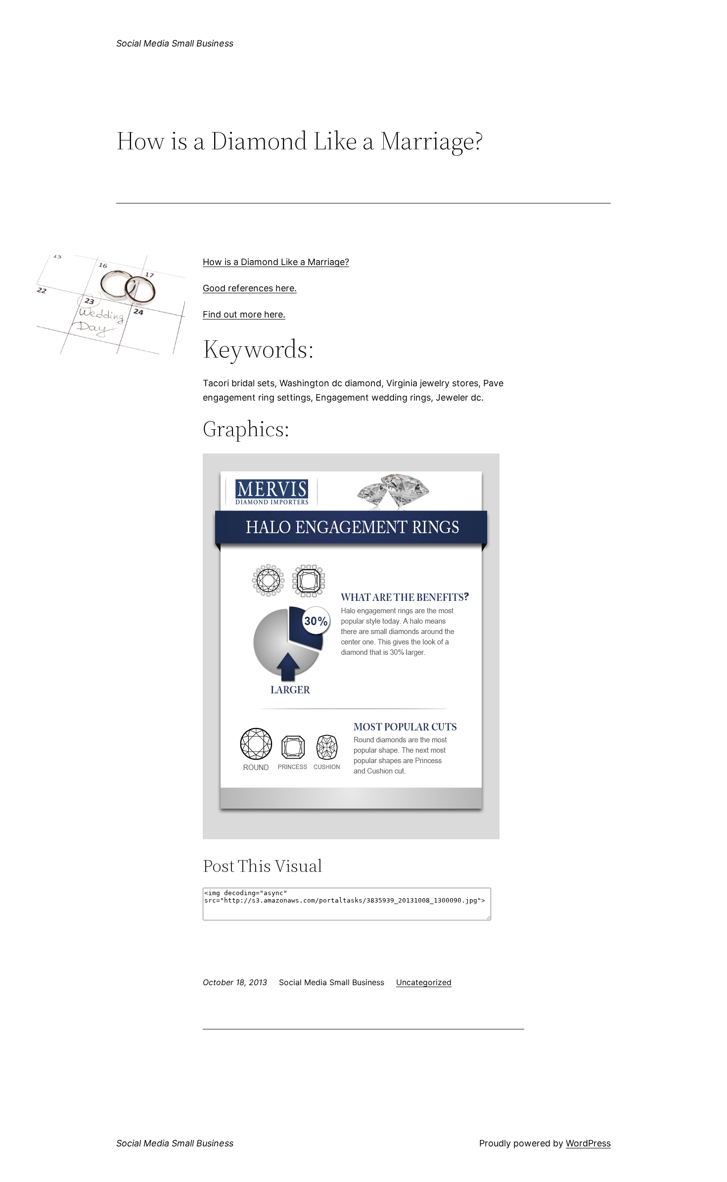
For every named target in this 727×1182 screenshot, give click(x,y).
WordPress (588, 1143)
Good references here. (250, 288)
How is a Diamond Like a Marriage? (276, 262)
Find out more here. (244, 314)
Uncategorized (424, 982)
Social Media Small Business (174, 43)
